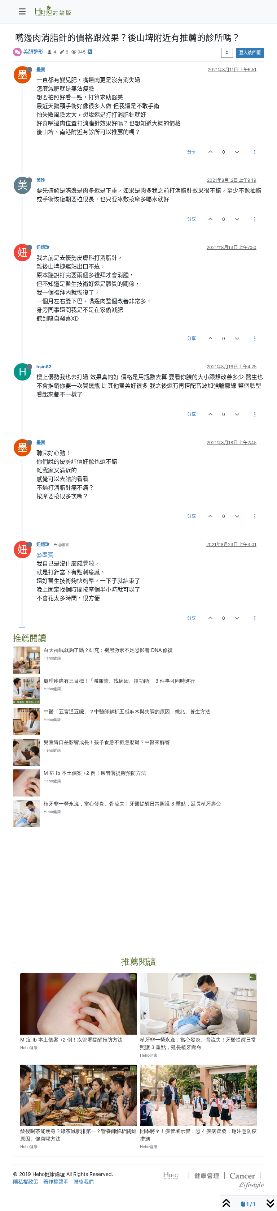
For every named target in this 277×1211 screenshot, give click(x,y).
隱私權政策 (25, 1181)
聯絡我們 (84, 1181)
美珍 (40, 180)
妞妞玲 (42, 247)
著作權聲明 (56, 1181)
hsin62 (44, 366)
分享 (191, 152)
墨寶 (40, 69)
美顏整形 (33, 51)
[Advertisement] (138, 883)
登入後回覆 (250, 52)
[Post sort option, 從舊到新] (227, 53)
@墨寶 (63, 544)
